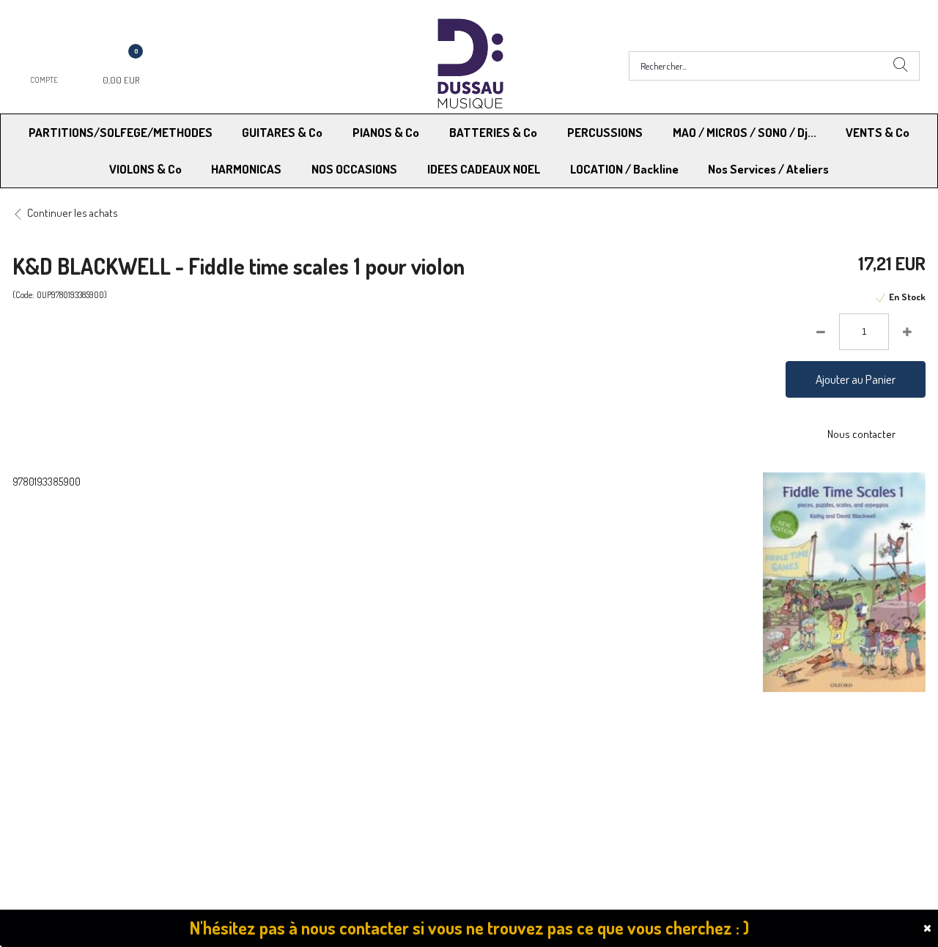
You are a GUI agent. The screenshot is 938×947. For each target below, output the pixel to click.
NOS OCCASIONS (354, 169)
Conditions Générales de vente (541, 758)
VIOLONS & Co (145, 169)
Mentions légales (733, 758)
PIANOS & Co (385, 132)
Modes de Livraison (68, 758)
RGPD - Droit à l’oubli (69, 776)
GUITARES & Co (282, 132)
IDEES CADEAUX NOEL (483, 169)
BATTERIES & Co (493, 132)
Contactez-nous (284, 776)
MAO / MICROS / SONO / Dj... (744, 132)
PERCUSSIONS (605, 132)
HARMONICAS (246, 169)
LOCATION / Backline (624, 169)
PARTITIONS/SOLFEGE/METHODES (121, 132)
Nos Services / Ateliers (768, 169)
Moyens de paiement (295, 758)
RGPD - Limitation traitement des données (565, 776)
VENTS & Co (877, 132)
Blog (705, 776)
